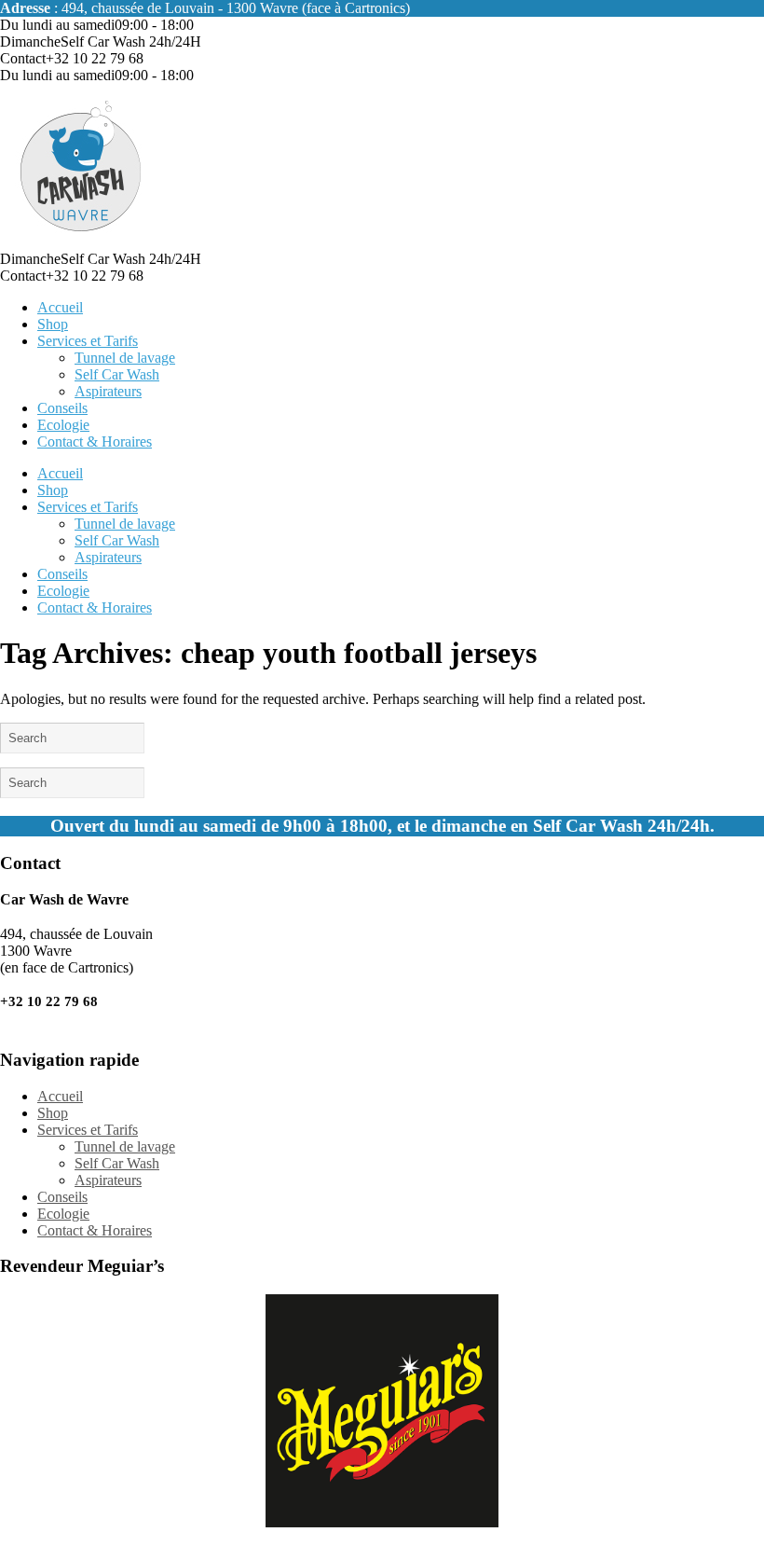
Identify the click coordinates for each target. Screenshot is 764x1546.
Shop (52, 324)
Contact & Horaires (94, 441)
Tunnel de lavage (125, 358)
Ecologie (63, 425)
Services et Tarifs (87, 341)
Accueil (60, 307)
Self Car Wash (117, 374)
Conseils (62, 408)
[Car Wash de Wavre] (81, 242)
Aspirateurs (108, 391)
